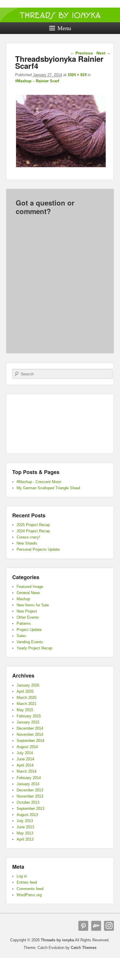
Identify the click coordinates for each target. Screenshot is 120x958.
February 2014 (29, 778)
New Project (27, 611)
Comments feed (30, 889)
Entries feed (27, 882)
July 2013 (25, 821)
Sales (21, 636)
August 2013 (27, 814)
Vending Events (30, 642)
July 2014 (25, 753)
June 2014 (25, 759)
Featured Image (30, 586)
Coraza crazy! (28, 537)
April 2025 (25, 691)
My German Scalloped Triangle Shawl (48, 488)
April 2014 (25, 765)
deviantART (96, 926)
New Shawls (27, 543)
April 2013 (25, 839)
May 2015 (25, 710)
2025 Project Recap (33, 525)
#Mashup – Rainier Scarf (37, 81)
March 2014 (26, 771)
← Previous (81, 53)
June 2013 (25, 827)
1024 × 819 (77, 75)
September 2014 (30, 740)
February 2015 (29, 716)
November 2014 (30, 734)
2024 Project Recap (33, 531)
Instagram (109, 926)
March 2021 (26, 704)
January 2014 (28, 784)
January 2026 (28, 685)
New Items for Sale (33, 605)
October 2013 (28, 802)
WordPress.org (29, 895)
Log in (22, 876)
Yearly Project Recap (34, 648)
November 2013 (30, 796)
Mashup (23, 599)
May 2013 (25, 833)
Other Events (28, 617)
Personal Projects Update (38, 549)
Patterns (24, 623)
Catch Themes (83, 947)
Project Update (29, 629)
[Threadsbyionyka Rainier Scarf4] (61, 167)
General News (28, 593)
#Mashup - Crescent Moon (39, 482)
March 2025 (26, 697)
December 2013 (30, 790)
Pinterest (83, 926)
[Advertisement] (60, 424)
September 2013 (30, 808)
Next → (103, 53)
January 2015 (28, 722)
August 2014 (27, 747)
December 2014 (30, 728)
